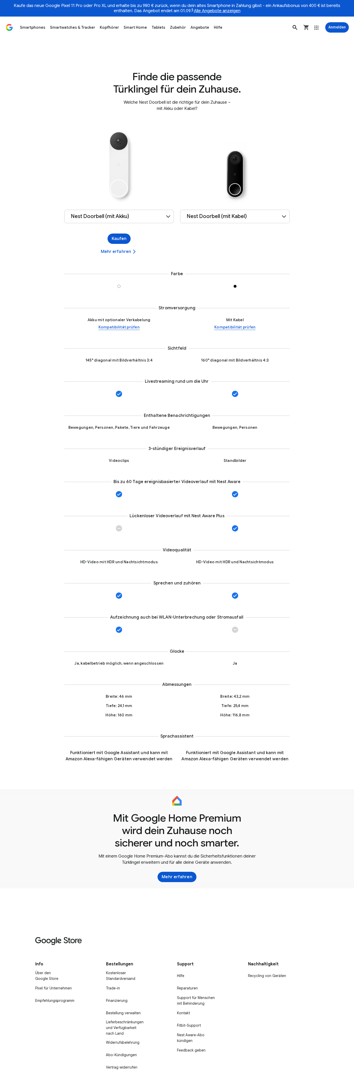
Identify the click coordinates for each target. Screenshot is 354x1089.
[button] (295, 27)
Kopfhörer (109, 27)
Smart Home (135, 27)
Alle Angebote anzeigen (217, 10)
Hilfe (218, 27)
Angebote (199, 27)
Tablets (158, 27)
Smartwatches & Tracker (72, 27)
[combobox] (119, 216)
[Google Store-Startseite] (9, 27)
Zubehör (178, 27)
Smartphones (32, 27)
